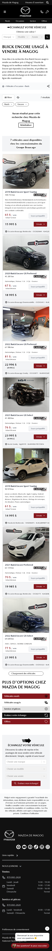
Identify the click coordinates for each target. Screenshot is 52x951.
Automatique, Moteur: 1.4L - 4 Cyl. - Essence (21, 573)
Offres (44, 21)
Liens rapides (8, 855)
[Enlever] (11, 104)
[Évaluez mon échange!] (47, 37)
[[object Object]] (48, 86)
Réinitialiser (26, 125)
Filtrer (9, 97)
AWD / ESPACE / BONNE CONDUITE (18, 644)
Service (33, 21)
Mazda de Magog (10, 2)
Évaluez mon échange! (28, 783)
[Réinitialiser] (18, 97)
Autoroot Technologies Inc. (14, 941)
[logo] (25, 12)
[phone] (42, 11)
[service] (47, 11)
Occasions (20, 21)
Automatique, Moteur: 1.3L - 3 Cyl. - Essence (21, 281)
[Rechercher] (47, 2)
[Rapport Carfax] (40, 195)
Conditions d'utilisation (29, 813)
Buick (27, 86)
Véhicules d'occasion (14, 86)
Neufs (7, 21)
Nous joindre (10, 866)
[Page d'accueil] (3, 86)
